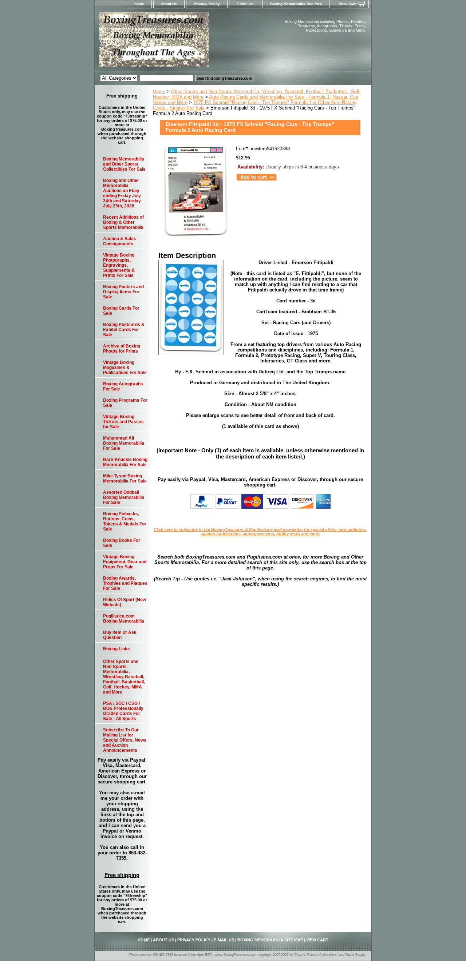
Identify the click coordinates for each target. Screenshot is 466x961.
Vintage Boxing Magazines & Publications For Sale (125, 367)
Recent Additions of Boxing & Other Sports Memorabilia (123, 222)
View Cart (347, 4)
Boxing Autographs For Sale (123, 386)
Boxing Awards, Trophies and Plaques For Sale (125, 583)
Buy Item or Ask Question (120, 635)
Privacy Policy (207, 4)
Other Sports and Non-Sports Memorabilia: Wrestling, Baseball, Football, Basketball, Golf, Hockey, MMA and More (124, 677)
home (139, 4)
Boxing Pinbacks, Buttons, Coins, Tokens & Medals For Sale (124, 521)
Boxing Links (116, 648)
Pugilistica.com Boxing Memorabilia (123, 618)
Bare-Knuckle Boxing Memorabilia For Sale (125, 462)
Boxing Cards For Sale (121, 311)
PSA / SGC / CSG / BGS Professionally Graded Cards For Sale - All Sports (123, 711)
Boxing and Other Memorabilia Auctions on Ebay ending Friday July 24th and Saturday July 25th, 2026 (122, 193)
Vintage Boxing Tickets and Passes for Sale (123, 421)
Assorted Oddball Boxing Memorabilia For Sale (123, 497)
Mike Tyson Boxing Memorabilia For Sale (125, 478)
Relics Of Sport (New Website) (124, 602)
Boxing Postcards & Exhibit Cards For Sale (124, 329)
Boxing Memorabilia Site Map (296, 4)
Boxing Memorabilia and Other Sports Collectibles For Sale (124, 164)
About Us (169, 4)
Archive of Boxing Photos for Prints (121, 349)
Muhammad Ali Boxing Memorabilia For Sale (123, 443)
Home (159, 91)
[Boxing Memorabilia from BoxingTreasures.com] (186, 41)
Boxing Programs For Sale (125, 403)
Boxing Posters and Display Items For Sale (123, 291)
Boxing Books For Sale (121, 543)
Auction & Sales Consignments (119, 241)
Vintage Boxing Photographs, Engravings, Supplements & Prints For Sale (119, 265)
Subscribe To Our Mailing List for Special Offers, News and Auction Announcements (124, 740)
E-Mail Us (245, 4)
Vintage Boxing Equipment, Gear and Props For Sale (124, 561)
